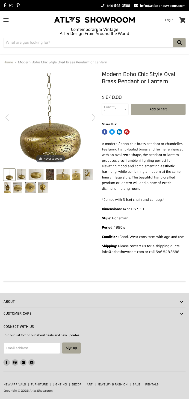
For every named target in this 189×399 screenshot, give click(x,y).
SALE (136, 384)
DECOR (77, 384)
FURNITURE (39, 384)
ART (90, 384)
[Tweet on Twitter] (112, 132)
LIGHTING (60, 384)
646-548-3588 (118, 5)
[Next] (93, 117)
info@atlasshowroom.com (162, 5)
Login (169, 20)
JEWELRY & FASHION (113, 384)
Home (8, 62)
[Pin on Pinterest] (127, 132)
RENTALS (152, 384)
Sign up (71, 348)
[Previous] (7, 117)
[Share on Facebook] (104, 132)
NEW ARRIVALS (14, 384)
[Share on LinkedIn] (119, 132)
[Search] (179, 42)
